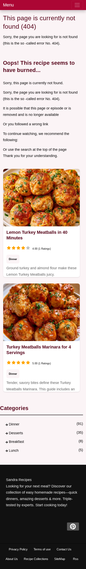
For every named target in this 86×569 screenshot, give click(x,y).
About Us (12, 559)
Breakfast (16, 442)
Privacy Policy (18, 549)
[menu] (77, 5)
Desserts (16, 433)
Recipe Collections (36, 559)
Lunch (14, 451)
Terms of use (42, 549)
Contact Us (64, 549)
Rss (75, 559)
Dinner (13, 259)
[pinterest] (73, 526)
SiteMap (59, 559)
